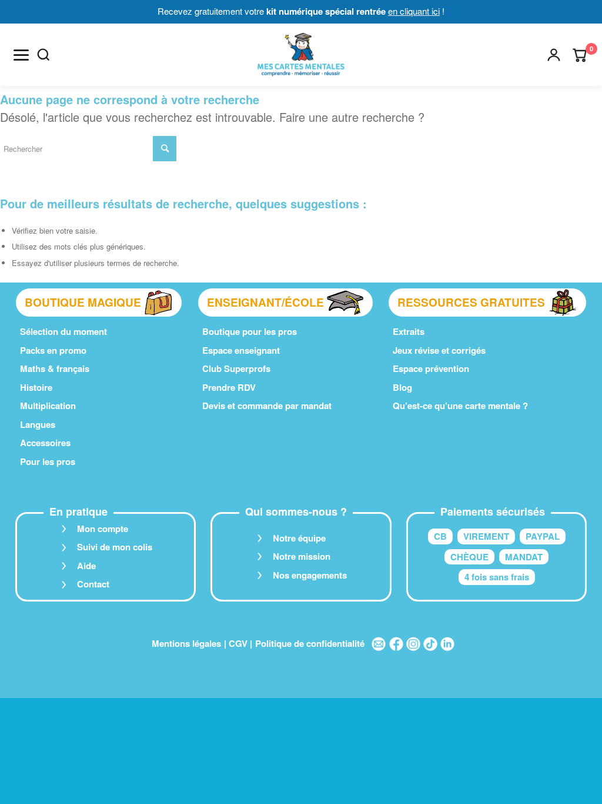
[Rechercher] (43, 55)
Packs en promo (53, 350)
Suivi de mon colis (114, 546)
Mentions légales (186, 643)
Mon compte (102, 528)
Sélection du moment (63, 331)
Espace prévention (431, 368)
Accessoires (45, 442)
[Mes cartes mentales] (301, 54)
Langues (37, 424)
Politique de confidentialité (309, 643)
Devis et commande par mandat (267, 405)
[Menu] (21, 55)
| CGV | (238, 643)
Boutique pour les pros (249, 331)
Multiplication (48, 405)
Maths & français (54, 368)
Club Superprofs (236, 368)
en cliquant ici (414, 11)
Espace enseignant (241, 350)
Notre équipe (299, 537)
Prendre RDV (229, 387)
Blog (402, 387)
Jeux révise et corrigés (439, 350)
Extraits (408, 331)
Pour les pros (47, 461)
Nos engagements (310, 575)
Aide (86, 565)
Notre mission (301, 556)
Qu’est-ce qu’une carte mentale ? (460, 405)
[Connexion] (554, 55)
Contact (93, 583)
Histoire (36, 387)
